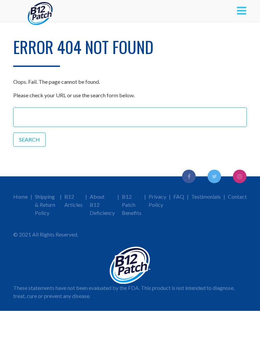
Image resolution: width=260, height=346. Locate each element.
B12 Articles (73, 200)
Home (20, 196)
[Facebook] (189, 176)
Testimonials (206, 196)
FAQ (178, 196)
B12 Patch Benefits (132, 204)
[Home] (40, 11)
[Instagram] (239, 176)
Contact (237, 196)
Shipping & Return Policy (45, 204)
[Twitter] (214, 176)
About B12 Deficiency (102, 204)
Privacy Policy (157, 200)
